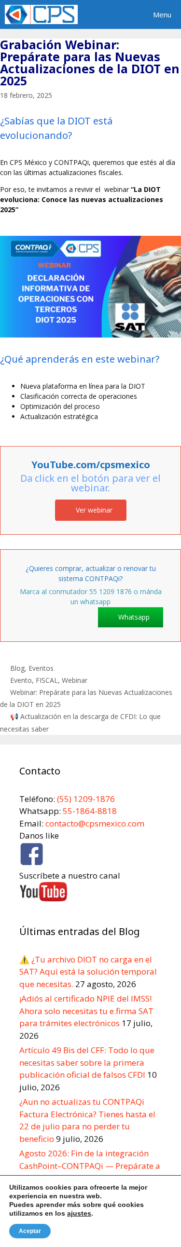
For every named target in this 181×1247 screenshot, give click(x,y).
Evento (21, 680)
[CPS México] (41, 14)
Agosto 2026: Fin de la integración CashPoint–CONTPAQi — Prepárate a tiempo (89, 1165)
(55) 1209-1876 (85, 798)
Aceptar (30, 1231)
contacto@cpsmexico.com (94, 823)
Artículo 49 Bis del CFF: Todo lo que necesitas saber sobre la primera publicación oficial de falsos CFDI (86, 1062)
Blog (17, 668)
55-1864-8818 (90, 810)
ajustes (79, 1213)
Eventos (41, 668)
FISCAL (47, 680)
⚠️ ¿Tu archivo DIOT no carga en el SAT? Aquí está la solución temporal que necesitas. (88, 971)
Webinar (74, 680)
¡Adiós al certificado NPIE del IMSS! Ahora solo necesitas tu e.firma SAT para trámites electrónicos (86, 1011)
